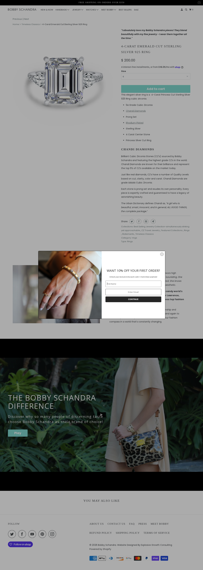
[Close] (162, 254)
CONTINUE (133, 299)
